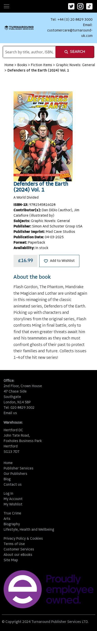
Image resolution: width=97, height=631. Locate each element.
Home (9, 65)
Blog (7, 479)
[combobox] (29, 52)
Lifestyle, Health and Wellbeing (29, 530)
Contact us (13, 485)
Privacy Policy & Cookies (23, 539)
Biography (12, 524)
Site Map (11, 560)
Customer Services (19, 549)
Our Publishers (15, 474)
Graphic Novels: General (75, 65)
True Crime (12, 513)
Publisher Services (18, 468)
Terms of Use (14, 544)
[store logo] (19, 28)
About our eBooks (18, 555)
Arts (7, 519)
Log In (8, 494)
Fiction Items (42, 65)
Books (22, 65)
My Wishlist (13, 504)
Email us (10, 413)
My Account (13, 499)
